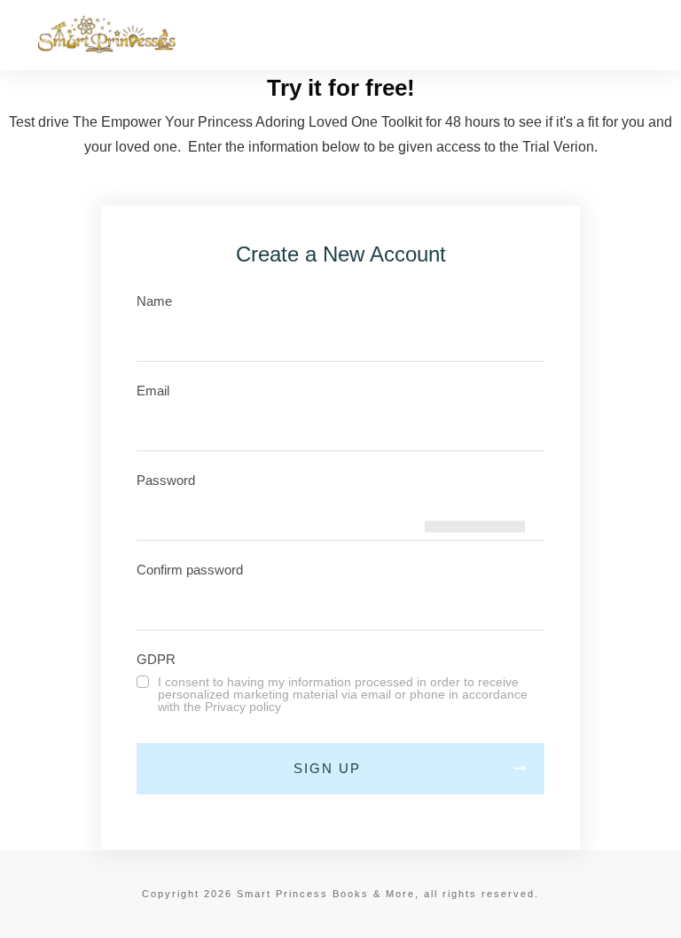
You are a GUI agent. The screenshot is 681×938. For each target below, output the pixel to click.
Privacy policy (243, 707)
